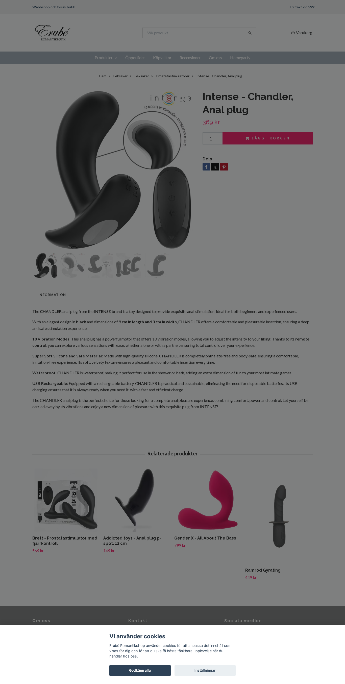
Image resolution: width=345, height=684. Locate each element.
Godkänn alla (140, 670)
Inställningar (205, 670)
